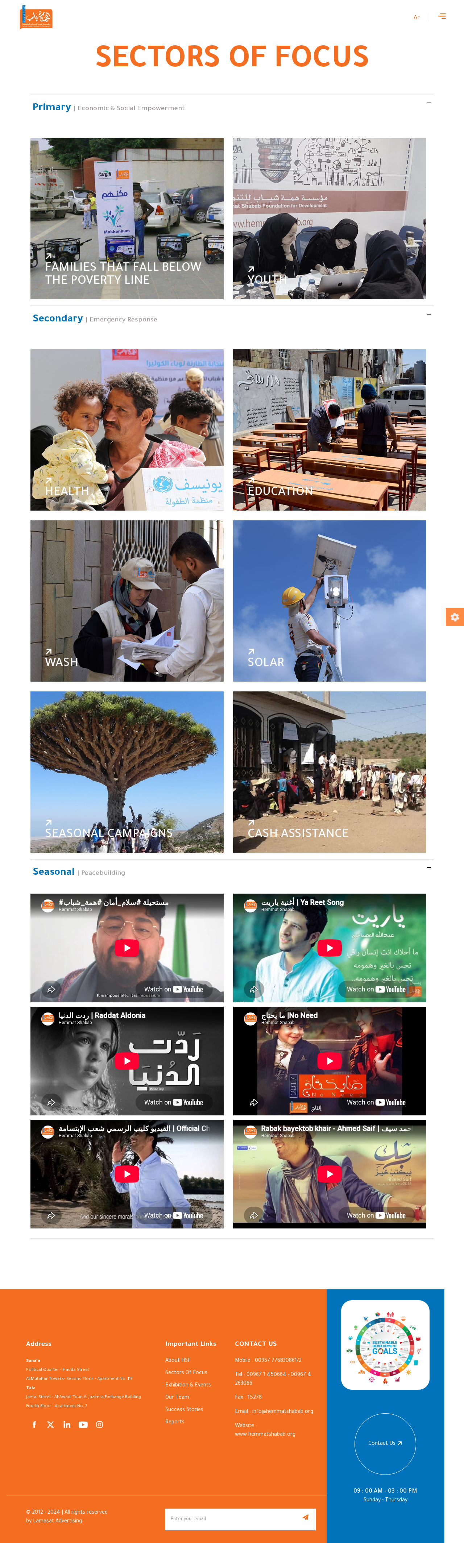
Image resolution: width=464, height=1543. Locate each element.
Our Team (177, 1398)
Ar (417, 18)
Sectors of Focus (186, 1373)
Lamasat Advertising (57, 1522)
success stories (184, 1410)
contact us (381, 1444)
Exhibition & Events (188, 1386)
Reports (175, 1423)
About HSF (178, 1361)
